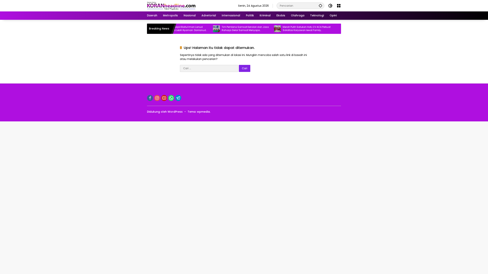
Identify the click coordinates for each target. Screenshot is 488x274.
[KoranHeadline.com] (171, 5)
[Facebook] (150, 98)
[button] (320, 5)
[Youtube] (164, 98)
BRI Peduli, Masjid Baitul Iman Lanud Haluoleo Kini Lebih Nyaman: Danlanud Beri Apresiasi (176, 28)
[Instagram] (157, 98)
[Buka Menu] (338, 5)
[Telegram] (178, 98)
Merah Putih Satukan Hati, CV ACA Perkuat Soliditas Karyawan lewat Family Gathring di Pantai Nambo (300, 28)
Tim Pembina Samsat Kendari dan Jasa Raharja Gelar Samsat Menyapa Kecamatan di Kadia (238, 28)
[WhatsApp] (171, 98)
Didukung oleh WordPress (165, 112)
